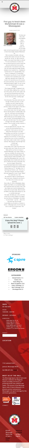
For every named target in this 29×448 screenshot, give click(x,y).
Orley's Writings (16, 285)
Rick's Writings (16, 287)
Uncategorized (16, 289)
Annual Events (16, 278)
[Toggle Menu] (14, 4)
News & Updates (16, 283)
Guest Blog (16, 281)
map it (15, 370)
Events (16, 280)
